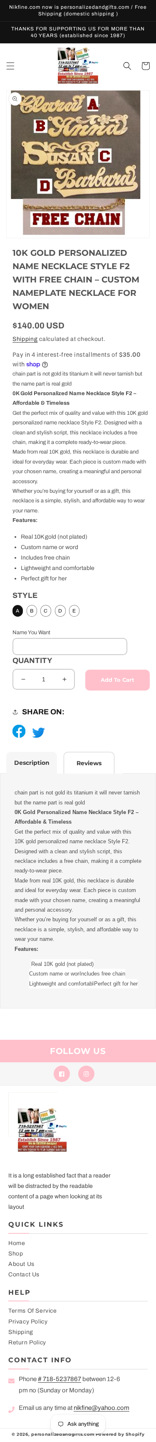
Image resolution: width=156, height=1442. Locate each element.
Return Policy (27, 1342)
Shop (15, 1253)
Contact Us (24, 1274)
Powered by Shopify (120, 1434)
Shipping (25, 339)
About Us (21, 1264)
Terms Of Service (32, 1311)
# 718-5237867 (59, 1379)
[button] (10, 66)
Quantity (32, 660)
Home (16, 1243)
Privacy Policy (27, 1321)
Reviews (89, 763)
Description (32, 762)
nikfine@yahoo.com (101, 1407)
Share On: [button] (43, 712)
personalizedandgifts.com (62, 1434)
